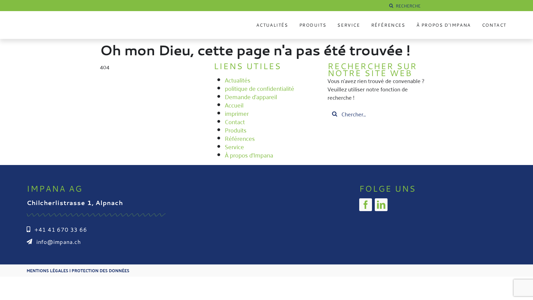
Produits (236, 129)
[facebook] (365, 204)
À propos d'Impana (249, 154)
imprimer (237, 113)
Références (240, 138)
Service (234, 146)
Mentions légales (47, 270)
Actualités (237, 79)
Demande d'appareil (251, 96)
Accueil (234, 104)
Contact (235, 121)
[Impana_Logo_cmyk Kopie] (79, 21)
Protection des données (100, 270)
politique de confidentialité (259, 88)
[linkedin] (381, 204)
